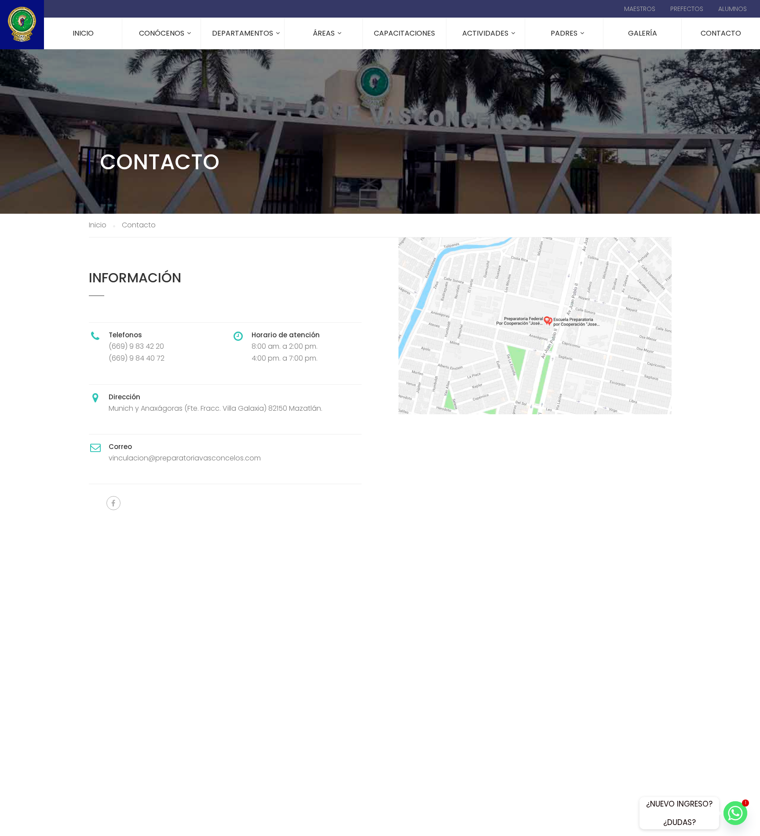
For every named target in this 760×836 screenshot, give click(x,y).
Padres (564, 33)
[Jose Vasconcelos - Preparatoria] (22, 24)
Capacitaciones (404, 33)
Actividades (485, 33)
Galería (642, 33)
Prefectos (686, 8)
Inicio (83, 33)
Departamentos (242, 33)
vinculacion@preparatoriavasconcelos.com (185, 458)
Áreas (324, 33)
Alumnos (732, 8)
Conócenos (161, 33)
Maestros (639, 8)
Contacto (721, 33)
